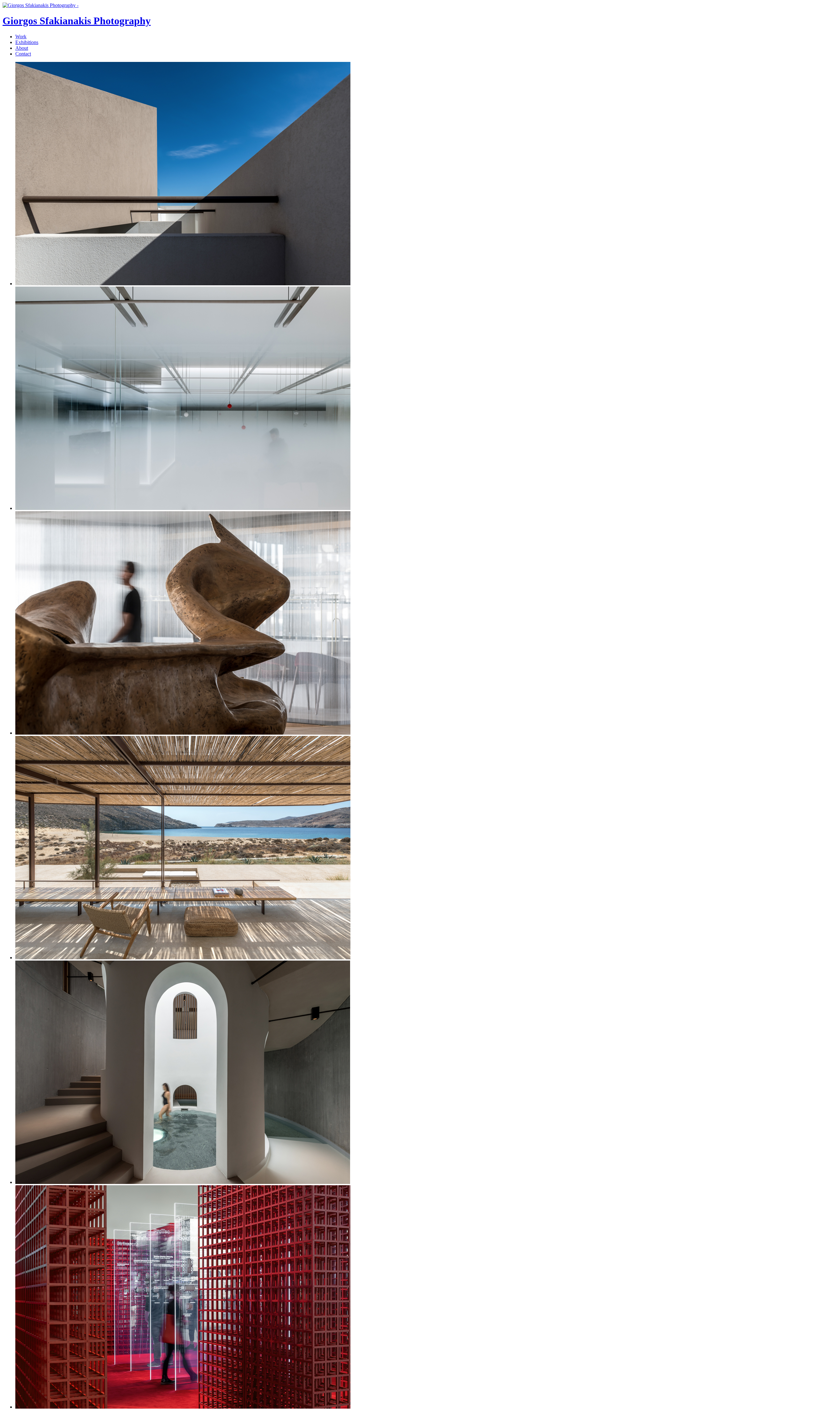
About (21, 48)
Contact (23, 53)
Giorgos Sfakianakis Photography (77, 20)
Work (20, 36)
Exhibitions (26, 42)
